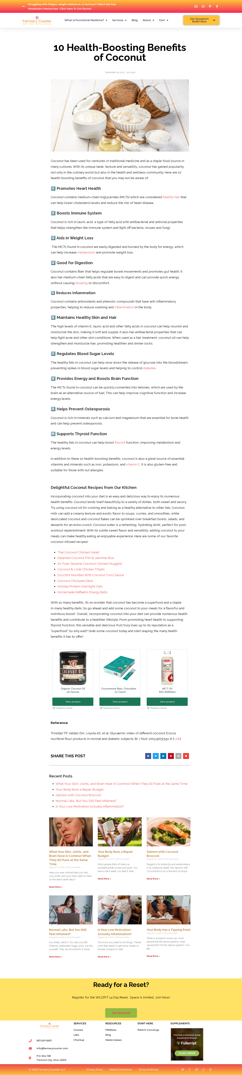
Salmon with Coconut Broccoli (78, 795)
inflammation (124, 307)
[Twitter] (182, 1069)
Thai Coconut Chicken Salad (78, 552)
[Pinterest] (196, 1069)
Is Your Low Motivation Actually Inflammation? (90, 806)
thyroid (120, 442)
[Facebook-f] (189, 1069)
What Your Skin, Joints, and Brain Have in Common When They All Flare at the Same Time (122, 783)
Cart (162, 20)
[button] (148, 756)
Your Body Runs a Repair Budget (80, 789)
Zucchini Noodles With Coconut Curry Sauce (90, 575)
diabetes (149, 368)
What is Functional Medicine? (84, 20)
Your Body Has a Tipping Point (168, 929)
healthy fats (171, 197)
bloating (81, 283)
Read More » (55, 887)
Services (117, 20)
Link (177, 739)
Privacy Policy (95, 1069)
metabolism (86, 252)
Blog (135, 20)
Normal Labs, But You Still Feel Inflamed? (86, 801)
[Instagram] (203, 1069)
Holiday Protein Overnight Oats (80, 586)
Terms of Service (148, 1069)
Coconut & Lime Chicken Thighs (81, 569)
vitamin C (133, 464)
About (147, 20)
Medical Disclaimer (120, 1069)
